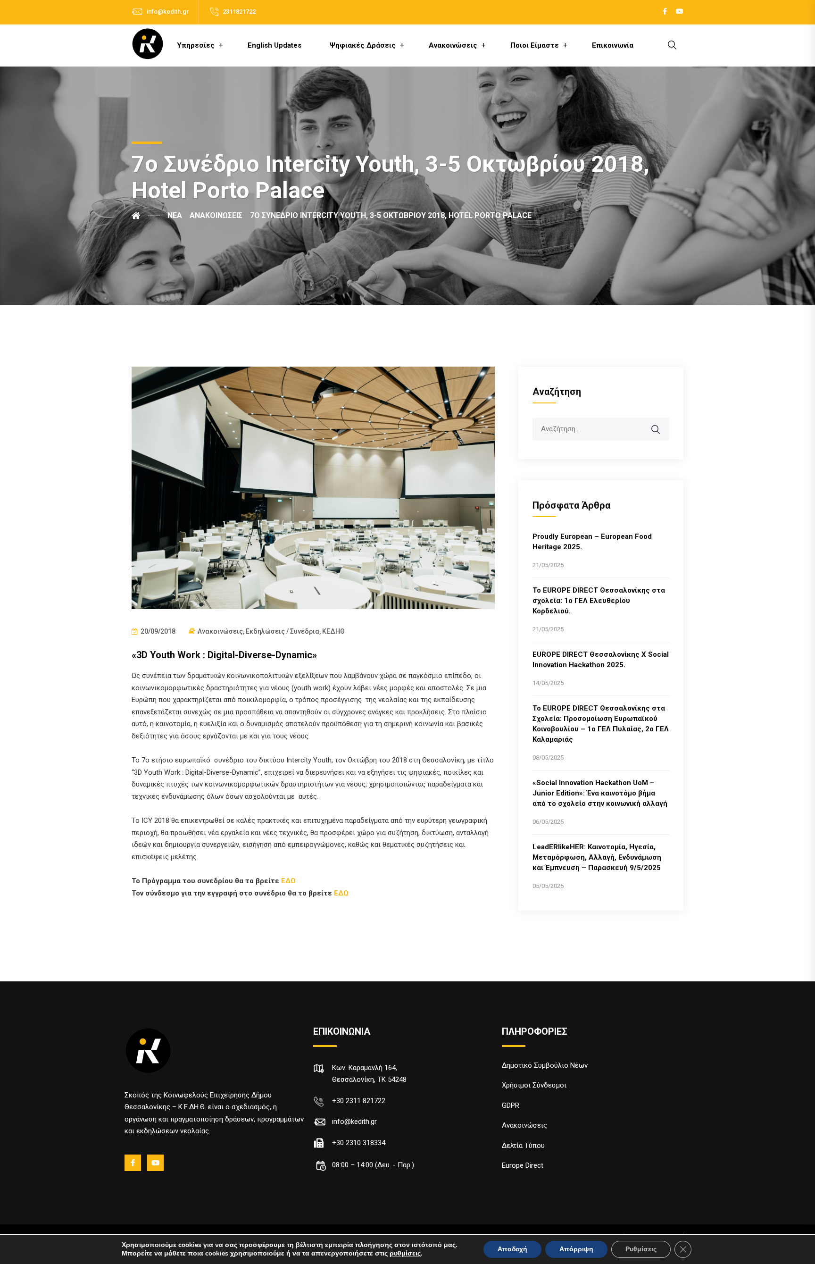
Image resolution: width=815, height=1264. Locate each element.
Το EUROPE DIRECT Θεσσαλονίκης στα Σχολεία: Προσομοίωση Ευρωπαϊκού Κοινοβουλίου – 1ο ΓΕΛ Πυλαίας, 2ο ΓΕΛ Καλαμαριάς (600, 724)
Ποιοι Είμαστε (534, 45)
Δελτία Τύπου (523, 1145)
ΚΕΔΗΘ (333, 631)
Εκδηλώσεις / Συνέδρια (282, 631)
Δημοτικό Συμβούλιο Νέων (545, 1065)
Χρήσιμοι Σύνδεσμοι (534, 1085)
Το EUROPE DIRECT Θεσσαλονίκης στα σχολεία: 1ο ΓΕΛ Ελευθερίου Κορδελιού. (598, 600)
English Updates (274, 45)
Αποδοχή (512, 1249)
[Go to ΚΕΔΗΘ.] (146, 215)
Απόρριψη (576, 1249)
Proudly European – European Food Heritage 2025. (592, 541)
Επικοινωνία (612, 45)
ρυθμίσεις (405, 1253)
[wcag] (661, 425)
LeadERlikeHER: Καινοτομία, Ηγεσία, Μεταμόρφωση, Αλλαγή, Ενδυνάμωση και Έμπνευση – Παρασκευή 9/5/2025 (596, 857)
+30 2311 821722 (358, 1101)
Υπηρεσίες (196, 45)
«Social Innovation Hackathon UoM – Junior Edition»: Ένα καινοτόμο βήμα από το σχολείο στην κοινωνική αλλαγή (599, 793)
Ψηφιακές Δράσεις (363, 45)
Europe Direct (522, 1165)
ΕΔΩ (288, 881)
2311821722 (239, 11)
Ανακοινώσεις (453, 45)
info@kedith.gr (168, 11)
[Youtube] (156, 1163)
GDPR (510, 1105)
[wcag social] (665, 12)
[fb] (133, 1163)
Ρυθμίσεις (641, 1249)
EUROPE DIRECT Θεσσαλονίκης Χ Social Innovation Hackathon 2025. (600, 659)
